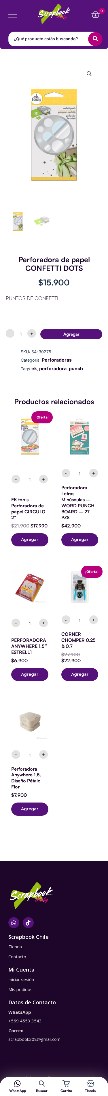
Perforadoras (57, 360)
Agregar (71, 334)
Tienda (90, 1091)
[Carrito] (66, 1083)
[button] (89, 74)
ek (34, 368)
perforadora (53, 368)
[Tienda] (90, 1083)
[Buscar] (42, 1083)
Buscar (42, 1091)
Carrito (66, 1091)
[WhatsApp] (17, 1083)
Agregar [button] (29, 539)
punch (76, 368)
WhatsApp (17, 1091)
